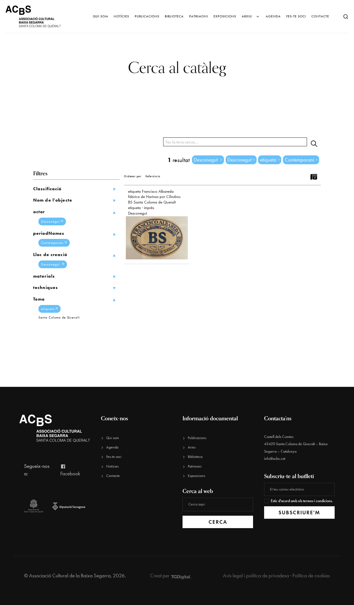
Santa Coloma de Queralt (59, 317)
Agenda (273, 16)
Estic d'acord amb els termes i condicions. (302, 501)
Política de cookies (311, 575)
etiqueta (47, 309)
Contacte (320, 16)
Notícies (121, 16)
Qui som (100, 16)
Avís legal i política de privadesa (256, 575)
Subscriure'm (299, 512)
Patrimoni (198, 16)
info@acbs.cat (274, 458)
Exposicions (225, 16)
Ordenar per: (133, 176)
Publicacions (147, 16)
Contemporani (52, 243)
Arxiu (247, 16)
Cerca (218, 522)
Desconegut (50, 221)
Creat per (160, 575)
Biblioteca (174, 16)
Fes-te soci (296, 16)
